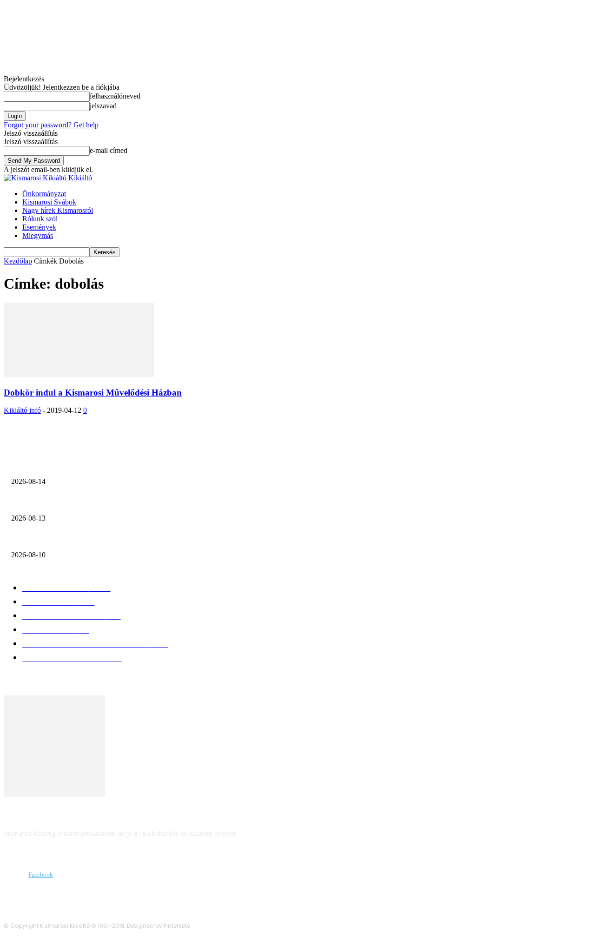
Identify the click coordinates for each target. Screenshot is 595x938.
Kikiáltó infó (22, 410)
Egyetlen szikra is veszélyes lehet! (71, 466)
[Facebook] (13, 875)
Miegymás (37, 235)
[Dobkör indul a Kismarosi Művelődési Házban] (79, 374)
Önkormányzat (44, 194)
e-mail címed (108, 150)
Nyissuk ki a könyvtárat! (54, 539)
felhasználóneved (115, 96)
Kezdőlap (18, 261)
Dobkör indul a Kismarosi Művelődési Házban (93, 392)
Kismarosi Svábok (49, 202)
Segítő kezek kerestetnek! (58, 503)
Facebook (40, 874)
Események (39, 227)
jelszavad (103, 106)
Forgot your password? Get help (51, 125)
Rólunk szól (40, 219)
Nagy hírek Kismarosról (57, 210)
